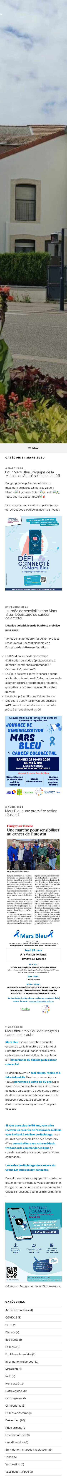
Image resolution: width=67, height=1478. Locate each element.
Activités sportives (17, 1310)
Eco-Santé (12, 1339)
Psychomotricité (15, 1435)
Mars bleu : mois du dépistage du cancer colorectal (32, 1033)
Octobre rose (13, 1398)
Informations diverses (19, 1361)
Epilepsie (11, 1347)
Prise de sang (13, 1427)
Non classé (12, 1383)
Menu (35, 448)
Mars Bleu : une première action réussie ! (31, 813)
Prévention (12, 1420)
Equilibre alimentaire (18, 1354)
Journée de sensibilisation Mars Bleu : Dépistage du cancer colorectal (31, 614)
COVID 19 (11, 1317)
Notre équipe (13, 1391)
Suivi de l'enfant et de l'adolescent (27, 1449)
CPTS (9, 1325)
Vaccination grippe (17, 1471)
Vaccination (12, 1464)
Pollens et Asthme (16, 1413)
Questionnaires (15, 1442)
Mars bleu (11, 1369)
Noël (8, 1376)
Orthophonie (13, 1405)
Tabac (9, 1457)
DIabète (10, 1332)
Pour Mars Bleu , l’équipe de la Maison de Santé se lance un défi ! (33, 474)
